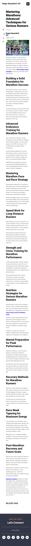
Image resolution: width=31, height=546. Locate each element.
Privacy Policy (15, 530)
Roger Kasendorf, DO (11, 3)
